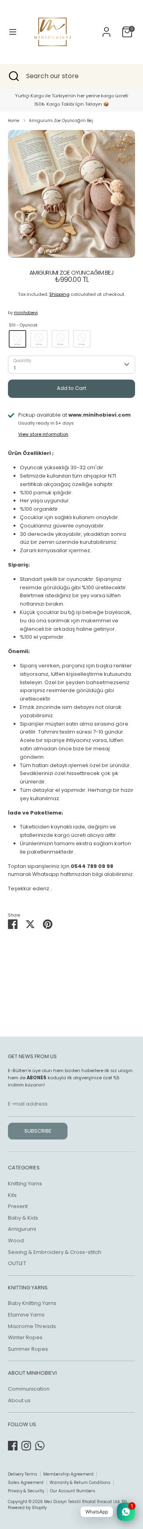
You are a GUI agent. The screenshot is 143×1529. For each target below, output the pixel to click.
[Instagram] (26, 1445)
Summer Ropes (28, 1349)
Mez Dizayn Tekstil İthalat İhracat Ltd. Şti (85, 1501)
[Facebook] (12, 1445)
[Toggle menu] (13, 32)
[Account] (106, 27)
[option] (71, 194)
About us (19, 1400)
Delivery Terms (22, 1474)
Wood (16, 1240)
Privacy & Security (26, 1491)
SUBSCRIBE (38, 1131)
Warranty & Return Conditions (80, 1482)
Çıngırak (39, 339)
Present (18, 1206)
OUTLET (17, 1263)
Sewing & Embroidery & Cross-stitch (54, 1252)
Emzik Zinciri (60, 339)
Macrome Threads (32, 1326)
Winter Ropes (25, 1337)
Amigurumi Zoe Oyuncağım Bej (61, 120)
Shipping (59, 294)
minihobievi (26, 312)
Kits (12, 1195)
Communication (29, 1389)
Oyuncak (17, 339)
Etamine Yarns (26, 1314)
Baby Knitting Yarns (32, 1303)
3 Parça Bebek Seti (82, 339)
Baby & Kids (23, 1218)
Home (13, 120)
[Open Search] (13, 76)
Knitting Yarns (25, 1183)
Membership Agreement (68, 1474)
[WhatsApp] (39, 1445)
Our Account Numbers (72, 1491)
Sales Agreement (26, 1482)
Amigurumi (22, 1229)
